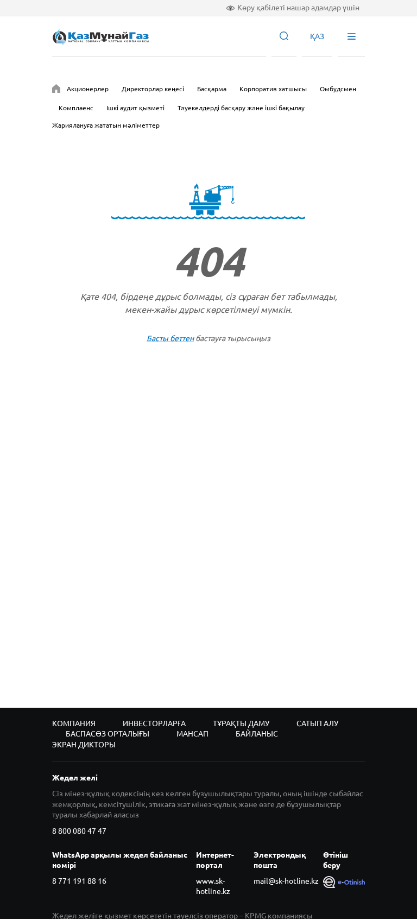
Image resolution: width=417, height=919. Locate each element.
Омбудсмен (338, 88)
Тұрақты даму (241, 723)
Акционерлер (88, 88)
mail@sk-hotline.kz (286, 881)
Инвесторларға (154, 723)
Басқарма (211, 88)
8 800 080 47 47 (79, 831)
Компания (74, 723)
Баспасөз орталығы (107, 733)
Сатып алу (317, 723)
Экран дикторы (84, 744)
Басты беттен (170, 338)
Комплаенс (76, 107)
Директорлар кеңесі (153, 88)
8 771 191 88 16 (79, 881)
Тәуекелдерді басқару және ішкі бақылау (241, 107)
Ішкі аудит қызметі (135, 107)
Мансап (192, 733)
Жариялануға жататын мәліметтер (106, 125)
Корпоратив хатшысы (273, 88)
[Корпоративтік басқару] (56, 90)
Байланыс (257, 733)
